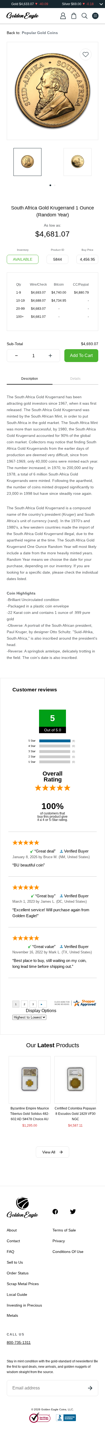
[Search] (84, 16)
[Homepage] (22, 15)
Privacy (58, 1241)
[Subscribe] (90, 1388)
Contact (13, 1241)
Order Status (18, 1273)
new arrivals (47, 1367)
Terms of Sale (64, 1230)
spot (25, 1367)
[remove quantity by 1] (16, 356)
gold (54, 1361)
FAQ (10, 1251)
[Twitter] (75, 1211)
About (12, 1230)
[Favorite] (86, 54)
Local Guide (17, 1294)
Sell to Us (15, 1262)
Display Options (41, 1010)
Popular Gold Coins (40, 33)
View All (48, 1152)
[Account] (63, 16)
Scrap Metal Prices (23, 1284)
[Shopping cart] (74, 16)
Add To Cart (81, 355)
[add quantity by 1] (50, 356)
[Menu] (95, 16)
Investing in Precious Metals (24, 1310)
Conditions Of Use (67, 1251)
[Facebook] (57, 1211)
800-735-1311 (19, 1342)
